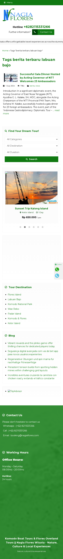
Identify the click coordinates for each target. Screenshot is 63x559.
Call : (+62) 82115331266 (15, 430)
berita (32, 86)
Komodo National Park (20, 304)
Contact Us (46, 32)
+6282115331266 (37, 27)
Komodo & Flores (17, 318)
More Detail (34, 187)
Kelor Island (14, 323)
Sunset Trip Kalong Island (31, 208)
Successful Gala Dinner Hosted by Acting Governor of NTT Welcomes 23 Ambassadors (40, 78)
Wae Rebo (13, 309)
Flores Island (14, 294)
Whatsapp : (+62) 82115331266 (18, 425)
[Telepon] (58, 275)
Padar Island (14, 313)
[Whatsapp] (58, 269)
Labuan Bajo (14, 299)
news (37, 86)
